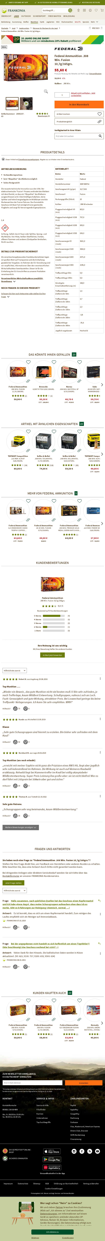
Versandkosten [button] (95, 73)
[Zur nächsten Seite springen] (90, 28)
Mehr (93, 22)
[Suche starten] (70, 10)
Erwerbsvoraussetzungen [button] (28, 159)
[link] (84, 10)
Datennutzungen (48, 1213)
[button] (87, 93)
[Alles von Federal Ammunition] (69, 48)
